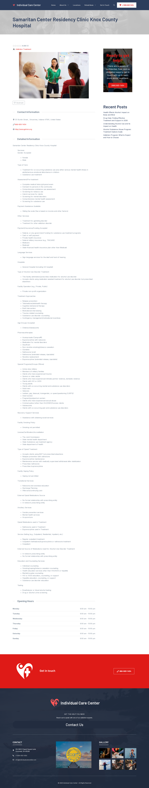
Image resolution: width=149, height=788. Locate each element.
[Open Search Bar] (114, 5)
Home (53, 5)
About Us (63, 5)
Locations (76, 5)
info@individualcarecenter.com (26, 760)
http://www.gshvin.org (23, 129)
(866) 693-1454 (117, 85)
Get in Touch (104, 5)
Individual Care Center (29, 5)
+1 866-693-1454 (21, 755)
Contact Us (74, 724)
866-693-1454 (20, 124)
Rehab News (89, 5)
